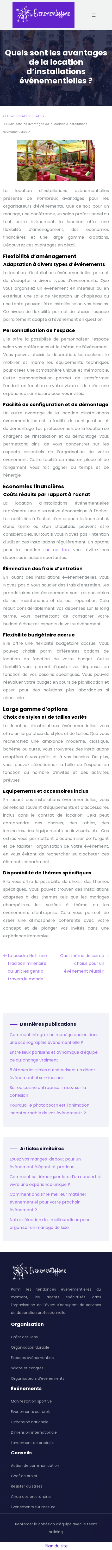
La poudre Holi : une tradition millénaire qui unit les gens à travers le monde (27, 967)
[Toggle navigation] (93, 15)
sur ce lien (56, 550)
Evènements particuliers (26, 116)
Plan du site (56, 1546)
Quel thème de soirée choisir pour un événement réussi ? (82, 963)
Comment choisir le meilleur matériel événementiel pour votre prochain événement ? (48, 1202)
